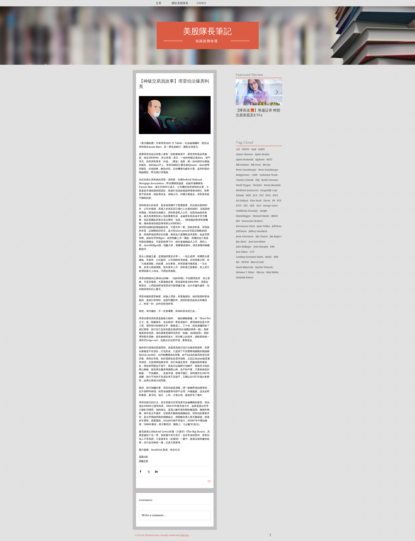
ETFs (268, 195)
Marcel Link (257, 262)
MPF (276, 256)
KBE (272, 246)
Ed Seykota (242, 200)
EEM (248, 195)
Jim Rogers (275, 236)
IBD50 (274, 216)
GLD (258, 205)
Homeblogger (243, 216)
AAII (253, 149)
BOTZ (269, 159)
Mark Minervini (244, 267)
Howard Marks (261, 216)
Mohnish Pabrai (244, 277)
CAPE (255, 174)
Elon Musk (255, 200)
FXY (245, 205)
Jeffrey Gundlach (258, 231)
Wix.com (184, 535)
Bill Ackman (242, 164)
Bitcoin (266, 164)
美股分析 (143, 456)
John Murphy (261, 246)
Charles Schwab (245, 179)
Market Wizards (264, 267)
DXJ (257, 179)
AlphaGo (260, 159)
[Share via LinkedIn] (156, 471)
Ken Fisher (242, 251)
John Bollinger (244, 246)
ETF (261, 195)
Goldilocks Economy (247, 210)
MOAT (268, 256)
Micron (260, 272)
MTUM (245, 262)
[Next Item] (276, 92)
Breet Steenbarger (246, 169)
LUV (252, 251)
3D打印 (245, 149)
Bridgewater (243, 174)
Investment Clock (245, 226)
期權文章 (143, 461)
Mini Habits (272, 272)
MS (237, 262)
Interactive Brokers (252, 221)
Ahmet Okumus (244, 154)
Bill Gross (256, 164)
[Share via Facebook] (140, 471)
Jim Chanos (262, 236)
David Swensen (269, 179)
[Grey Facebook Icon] (270, 535)
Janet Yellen (263, 226)
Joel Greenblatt (257, 241)
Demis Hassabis (272, 185)
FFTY (239, 205)
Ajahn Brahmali (244, 159)
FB (273, 200)
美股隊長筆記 (207, 31)
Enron (266, 200)
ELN (255, 195)
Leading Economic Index (249, 256)
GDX (252, 205)
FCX (279, 200)
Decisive (257, 185)
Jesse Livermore (245, 236)
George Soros (270, 205)
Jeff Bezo (276, 226)
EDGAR (240, 195)
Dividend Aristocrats (247, 190)
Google (263, 210)
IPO (238, 221)
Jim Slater (241, 241)
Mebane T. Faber (245, 272)
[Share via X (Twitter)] (148, 471)
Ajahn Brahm (262, 154)
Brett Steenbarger (268, 169)
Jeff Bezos (241, 231)
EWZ (275, 195)
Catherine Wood (269, 174)
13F (238, 149)
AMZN (261, 149)
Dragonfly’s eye (268, 190)
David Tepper (243, 185)
